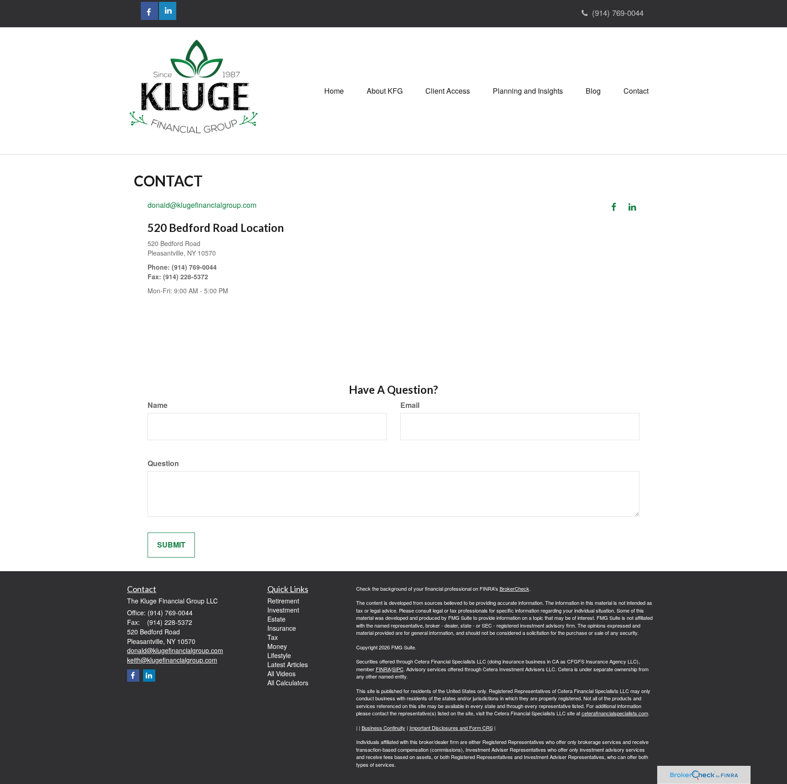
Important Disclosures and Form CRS (451, 727)
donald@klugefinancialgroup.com (202, 205)
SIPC (398, 669)
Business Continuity (383, 727)
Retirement (283, 600)
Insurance (281, 628)
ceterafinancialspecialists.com (615, 713)
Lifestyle (279, 655)
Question (163, 463)
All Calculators (287, 682)
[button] (384, 91)
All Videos (281, 673)
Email (409, 405)
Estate (276, 618)
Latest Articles (287, 664)
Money (277, 646)
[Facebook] (616, 205)
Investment (283, 609)
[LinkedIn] (634, 205)
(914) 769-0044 (618, 12)
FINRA (383, 669)
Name (158, 405)
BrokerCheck (514, 588)
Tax (272, 637)
